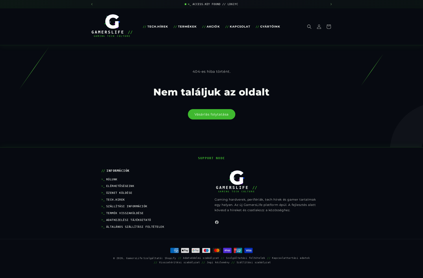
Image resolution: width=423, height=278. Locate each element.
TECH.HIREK (115, 199)
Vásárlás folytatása (212, 114)
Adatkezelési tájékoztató (128, 220)
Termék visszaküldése (125, 213)
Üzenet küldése (119, 192)
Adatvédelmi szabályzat (201, 258)
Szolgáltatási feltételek (245, 258)
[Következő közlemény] (331, 4)
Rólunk (111, 179)
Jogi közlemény (218, 262)
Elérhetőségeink (120, 186)
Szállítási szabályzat (254, 262)
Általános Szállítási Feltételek (135, 226)
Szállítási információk (126, 206)
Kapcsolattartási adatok (291, 258)
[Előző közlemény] (92, 4)
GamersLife (134, 258)
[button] (309, 27)
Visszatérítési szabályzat (179, 262)
